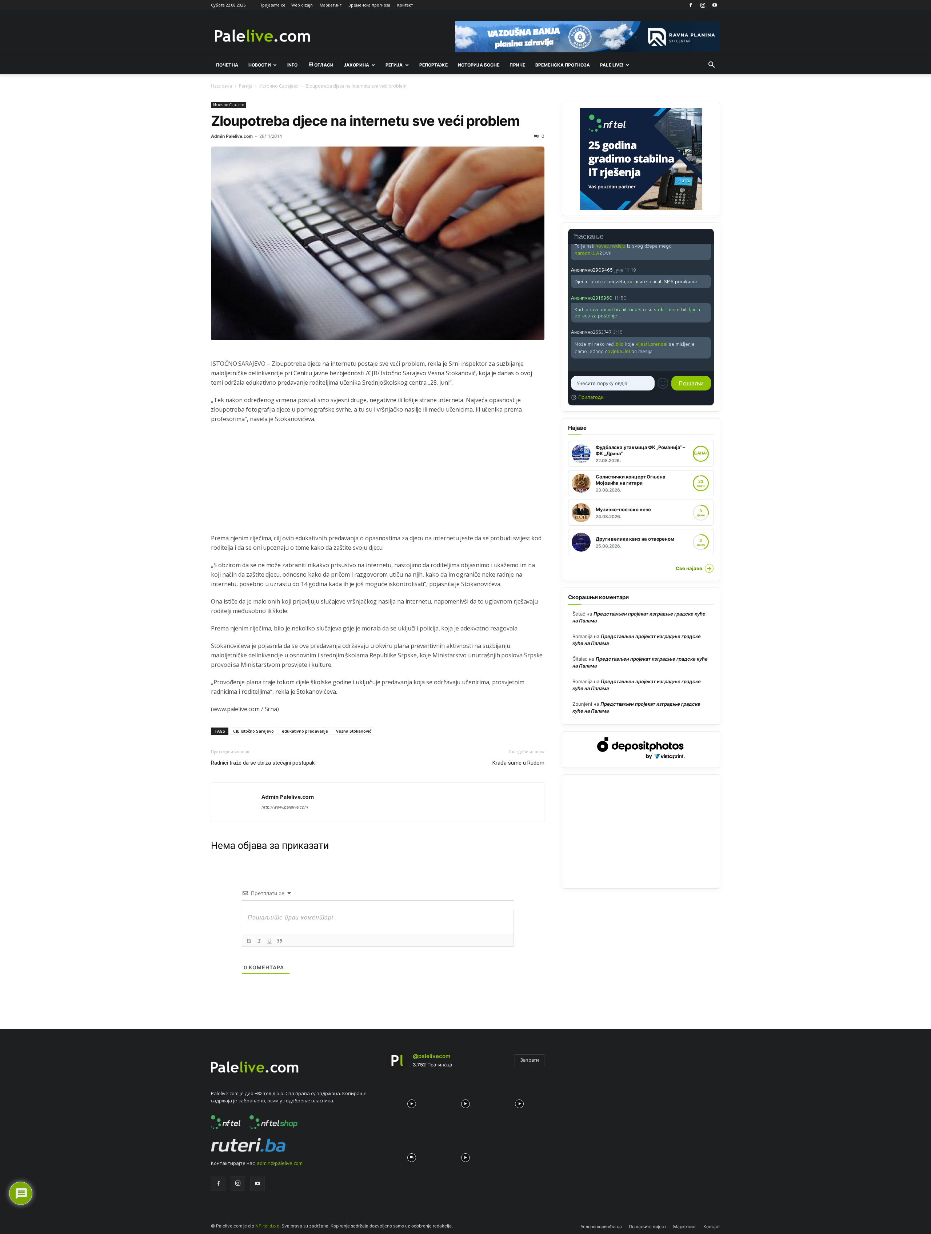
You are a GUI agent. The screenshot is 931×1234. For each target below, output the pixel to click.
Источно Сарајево (279, 86)
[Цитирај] (280, 941)
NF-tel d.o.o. (267, 1226)
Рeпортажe (433, 65)
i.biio (618, 344)
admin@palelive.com (280, 1163)
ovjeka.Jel (618, 351)
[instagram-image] (412, 1102)
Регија (245, 86)
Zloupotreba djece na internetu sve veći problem (365, 120)
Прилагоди (591, 397)
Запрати (529, 1060)
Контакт (405, 5)
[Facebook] (690, 5)
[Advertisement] (377, 482)
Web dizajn (302, 5)
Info (292, 65)
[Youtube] (714, 5)
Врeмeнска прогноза (562, 65)
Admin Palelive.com (232, 136)
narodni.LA (587, 253)
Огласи (323, 65)
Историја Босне (479, 65)
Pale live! (611, 65)
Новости (259, 65)
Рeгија (394, 65)
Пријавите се (272, 5)
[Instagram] (702, 5)
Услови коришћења (601, 1226)
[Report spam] (707, 269)
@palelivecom (431, 1056)
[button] (711, 65)
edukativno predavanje (305, 731)
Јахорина (356, 65)
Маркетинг (330, 5)
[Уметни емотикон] (663, 383)
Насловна (221, 86)
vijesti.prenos (651, 344)
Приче (517, 65)
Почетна (227, 65)
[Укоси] (259, 941)
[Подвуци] (269, 941)
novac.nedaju (610, 246)
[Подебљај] (249, 941)
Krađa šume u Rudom (518, 763)
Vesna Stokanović (353, 731)
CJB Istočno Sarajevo (253, 731)
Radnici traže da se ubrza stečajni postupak (263, 763)
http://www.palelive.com (284, 807)
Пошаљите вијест (647, 1226)
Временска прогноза (369, 5)
